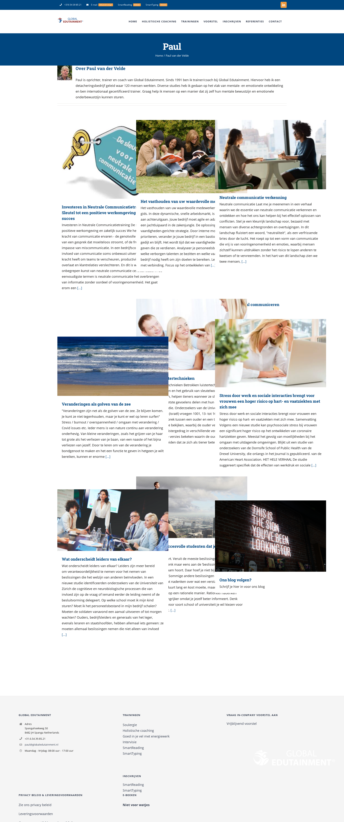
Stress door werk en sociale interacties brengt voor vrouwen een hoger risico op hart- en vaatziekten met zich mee (265, 353)
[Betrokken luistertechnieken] (191, 334)
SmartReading (133, 748)
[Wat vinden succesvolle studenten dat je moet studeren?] (191, 507)
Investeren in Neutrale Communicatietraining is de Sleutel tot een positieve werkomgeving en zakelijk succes (108, 159)
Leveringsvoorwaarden (36, 814)
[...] (79, 288)
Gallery (118, 159)
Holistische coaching (138, 730)
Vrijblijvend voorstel (242, 723)
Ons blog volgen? (265, 536)
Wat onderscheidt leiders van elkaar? (108, 520)
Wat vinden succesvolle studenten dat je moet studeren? (186, 507)
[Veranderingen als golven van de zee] (112, 366)
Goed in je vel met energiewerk (146, 736)
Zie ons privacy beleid (35, 805)
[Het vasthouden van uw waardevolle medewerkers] (191, 156)
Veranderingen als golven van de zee (108, 366)
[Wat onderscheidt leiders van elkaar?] (112, 520)
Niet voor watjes (136, 805)
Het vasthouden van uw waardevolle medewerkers (186, 157)
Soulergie (130, 725)
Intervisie (130, 742)
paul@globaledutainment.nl (41, 744)
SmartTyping (132, 753)
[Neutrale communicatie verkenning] (270, 154)
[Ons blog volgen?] (270, 536)
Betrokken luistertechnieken (186, 334)
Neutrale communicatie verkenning (265, 155)
